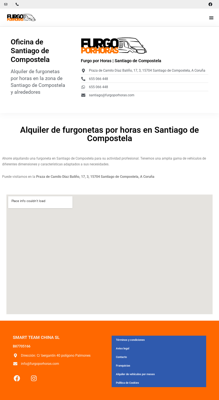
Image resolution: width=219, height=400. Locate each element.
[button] (211, 17)
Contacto (121, 357)
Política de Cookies (127, 382)
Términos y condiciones (130, 339)
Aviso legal (122, 348)
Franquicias (123, 365)
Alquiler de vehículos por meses (135, 374)
